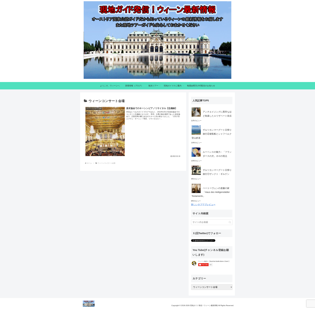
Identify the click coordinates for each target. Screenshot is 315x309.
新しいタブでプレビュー (203, 204)
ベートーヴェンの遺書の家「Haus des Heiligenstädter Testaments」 (211, 192)
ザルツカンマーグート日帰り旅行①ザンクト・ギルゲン (217, 172)
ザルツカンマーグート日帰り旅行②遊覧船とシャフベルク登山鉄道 (212, 134)
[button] (230, 222)
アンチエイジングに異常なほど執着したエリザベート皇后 (217, 114)
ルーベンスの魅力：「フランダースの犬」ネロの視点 (217, 154)
